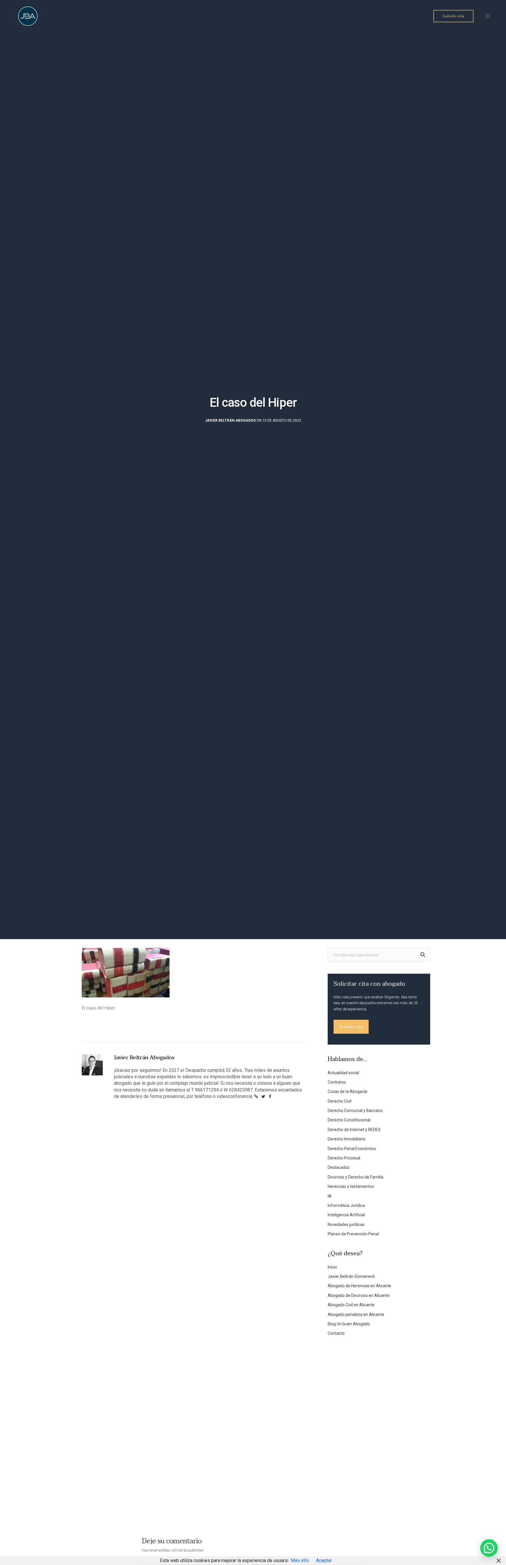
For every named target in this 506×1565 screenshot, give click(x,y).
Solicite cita (351, 1026)
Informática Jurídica (346, 1205)
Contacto (336, 1333)
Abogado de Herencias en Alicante (359, 1285)
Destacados (339, 1167)
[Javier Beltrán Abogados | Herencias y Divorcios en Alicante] (28, 16)
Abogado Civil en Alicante (351, 1304)
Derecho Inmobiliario (346, 1139)
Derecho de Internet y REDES (354, 1129)
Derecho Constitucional (349, 1120)
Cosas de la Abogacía (347, 1091)
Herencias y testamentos (351, 1186)
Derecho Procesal (344, 1158)
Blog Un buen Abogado (349, 1324)
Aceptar (324, 1560)
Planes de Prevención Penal (353, 1234)
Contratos (337, 1082)
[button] (489, 1548)
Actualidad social (343, 1072)
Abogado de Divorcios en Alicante (358, 1295)
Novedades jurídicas (346, 1224)
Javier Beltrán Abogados (230, 420)
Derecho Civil (339, 1101)
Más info (300, 1560)
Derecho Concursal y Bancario (355, 1110)
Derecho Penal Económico (352, 1148)
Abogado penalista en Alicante (356, 1314)
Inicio (332, 1267)
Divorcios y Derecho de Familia (355, 1177)
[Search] (422, 955)
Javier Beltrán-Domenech (351, 1276)
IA (329, 1196)
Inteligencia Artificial (346, 1215)
